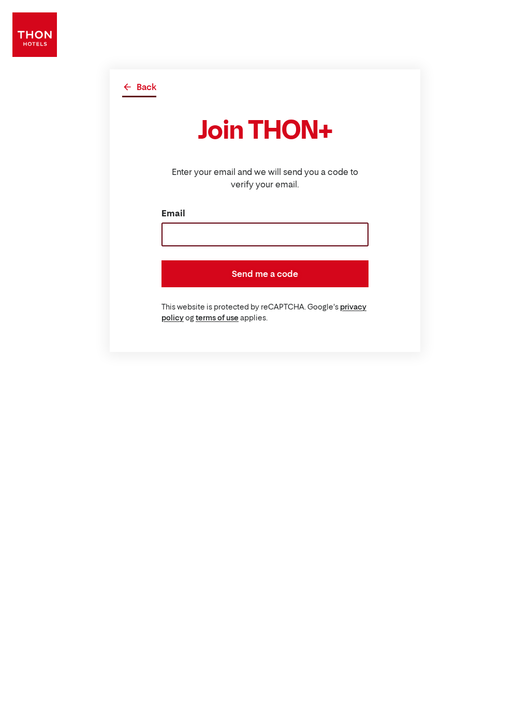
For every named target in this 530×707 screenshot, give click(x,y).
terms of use (217, 317)
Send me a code (265, 274)
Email (173, 213)
